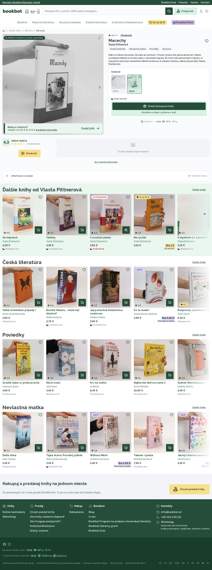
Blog (91, 512)
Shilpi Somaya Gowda (56, 459)
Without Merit (99, 455)
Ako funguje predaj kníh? (45, 521)
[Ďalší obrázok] (99, 87)
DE (170, 563)
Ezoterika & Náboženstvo (127, 22)
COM (176, 563)
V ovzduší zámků (100, 237)
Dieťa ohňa (9, 455)
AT (165, 563)
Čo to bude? (141, 310)
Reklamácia (76, 512)
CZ (160, 563)
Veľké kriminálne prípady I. (19, 310)
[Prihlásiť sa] (201, 11)
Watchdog (9, 516)
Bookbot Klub (97, 530)
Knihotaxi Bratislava (42, 526)
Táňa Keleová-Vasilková (145, 314)
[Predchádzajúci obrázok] (6, 87)
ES (183, 563)
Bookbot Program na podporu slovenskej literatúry (120, 521)
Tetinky (51, 237)
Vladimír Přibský (97, 317)
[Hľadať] (169, 11)
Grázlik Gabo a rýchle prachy (20, 382)
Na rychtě (140, 237)
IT (188, 563)
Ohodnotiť (126, 35)
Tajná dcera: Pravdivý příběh (64, 455)
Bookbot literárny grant (103, 526)
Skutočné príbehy (70, 22)
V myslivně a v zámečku (192, 237)
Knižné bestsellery (13, 512)
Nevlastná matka (23, 407)
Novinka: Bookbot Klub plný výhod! (21, 2)
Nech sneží (53, 382)
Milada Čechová (53, 317)
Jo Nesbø (94, 386)
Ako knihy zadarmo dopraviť (47, 516)
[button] (53, 84)
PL (208, 563)
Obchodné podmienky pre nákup (18, 563)
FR (198, 563)
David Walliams (141, 386)
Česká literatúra (22, 262)
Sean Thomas (9, 459)
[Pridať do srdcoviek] (207, 41)
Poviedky (13, 335)
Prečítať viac (114, 64)
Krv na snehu (98, 382)
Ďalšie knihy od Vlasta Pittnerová (42, 189)
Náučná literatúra (43, 22)
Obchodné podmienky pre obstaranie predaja (58, 563)
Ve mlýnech (10, 237)
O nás (92, 516)
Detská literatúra (96, 22)
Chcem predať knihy (42, 512)
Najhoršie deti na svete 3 (150, 382)
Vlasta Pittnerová (118, 44)
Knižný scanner (39, 530)
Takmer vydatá (143, 455)
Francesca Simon (10, 386)
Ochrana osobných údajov (95, 563)
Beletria (22, 22)
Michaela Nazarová (143, 459)
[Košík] (207, 11)
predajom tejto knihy (46, 130)
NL (193, 563)
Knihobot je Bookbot (135, 563)
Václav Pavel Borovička (13, 314)
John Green (51, 386)
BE (203, 563)
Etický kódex (116, 563)
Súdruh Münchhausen (191, 382)
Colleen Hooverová (99, 459)
